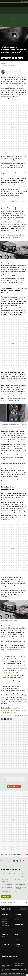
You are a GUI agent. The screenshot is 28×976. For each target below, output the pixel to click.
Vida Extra (16, 919)
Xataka (3, 917)
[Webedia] (24, 1)
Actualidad (17, 879)
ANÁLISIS (12, 5)
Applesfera (4, 921)
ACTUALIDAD (4, 5)
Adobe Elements (6, 891)
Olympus (15, 672)
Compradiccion (5, 951)
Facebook (13, 58)
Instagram (17, 860)
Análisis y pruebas (6, 874)
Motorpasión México (19, 965)
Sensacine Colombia (19, 963)
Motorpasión (17, 936)
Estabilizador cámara (18, 854)
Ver (15, 786)
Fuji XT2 (19, 515)
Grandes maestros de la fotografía (20, 887)
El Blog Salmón (18, 946)
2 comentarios (7, 58)
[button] (13, 71)
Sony (4, 25)
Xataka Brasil (5, 961)
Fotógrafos (4, 876)
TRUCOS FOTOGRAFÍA (22, 5)
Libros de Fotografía (7, 884)
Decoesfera (4, 949)
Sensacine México (18, 961)
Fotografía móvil (18, 876)
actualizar (24, 715)
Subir (22, 909)
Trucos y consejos (19, 874)
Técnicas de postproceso (5, 880)
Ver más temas (6, 896)
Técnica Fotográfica (7, 887)
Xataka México (5, 959)
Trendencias (5, 946)
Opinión (9, 715)
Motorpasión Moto (18, 939)
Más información (5, 974)
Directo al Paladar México (6, 966)
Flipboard (19, 58)
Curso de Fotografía (19, 884)
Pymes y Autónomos (19, 949)
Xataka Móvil (5, 919)
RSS (20, 860)
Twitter (16, 58)
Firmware (16, 715)
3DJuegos (16, 917)
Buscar (26, 902)
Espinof (16, 929)
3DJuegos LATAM (18, 959)
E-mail (21, 58)
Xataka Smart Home (6, 923)
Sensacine (17, 927)
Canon (20, 670)
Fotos (9, 25)
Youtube (14, 860)
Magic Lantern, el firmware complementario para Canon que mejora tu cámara (14, 710)
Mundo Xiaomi (5, 925)
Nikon (5, 672)
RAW (15, 891)
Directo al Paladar (6, 936)
